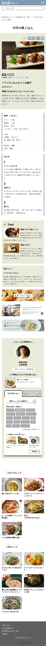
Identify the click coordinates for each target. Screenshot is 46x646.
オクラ (9, 422)
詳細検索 (34, 451)
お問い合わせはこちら (22, 637)
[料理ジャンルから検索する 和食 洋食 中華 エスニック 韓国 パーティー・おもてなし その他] (21, 401)
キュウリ (17, 418)
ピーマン (26, 418)
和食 (4, 74)
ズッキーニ (25, 422)
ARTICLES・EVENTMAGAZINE (32, 393)
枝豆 (33, 418)
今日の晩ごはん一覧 (22, 17)
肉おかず (10, 74)
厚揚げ (11, 77)
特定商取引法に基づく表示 (10, 631)
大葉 (27, 77)
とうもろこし (31, 414)
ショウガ (16, 77)
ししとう (10, 410)
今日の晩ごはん (13, 393)
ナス (8, 426)
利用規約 (5, 634)
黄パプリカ (20, 414)
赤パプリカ (10, 414)
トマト (9, 418)
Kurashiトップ (7, 17)
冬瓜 (33, 422)
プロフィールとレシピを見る (22, 369)
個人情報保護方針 (7, 628)
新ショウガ (30, 410)
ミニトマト (25, 426)
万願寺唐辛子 (20, 410)
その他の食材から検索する (30, 429)
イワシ (22, 77)
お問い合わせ (6, 625)
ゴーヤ (17, 422)
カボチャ (16, 426)
